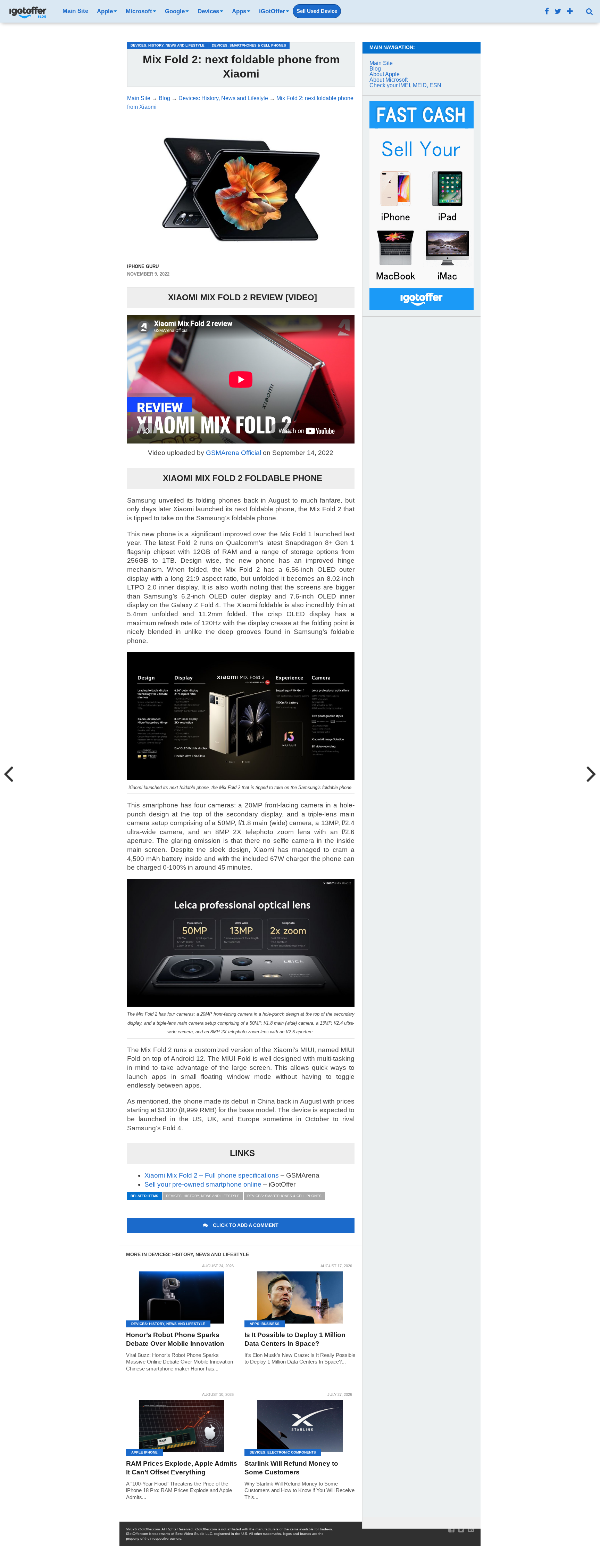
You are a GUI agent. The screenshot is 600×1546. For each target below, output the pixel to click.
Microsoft (139, 11)
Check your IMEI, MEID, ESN (405, 85)
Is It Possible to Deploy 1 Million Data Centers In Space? (294, 1339)
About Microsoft (388, 80)
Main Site (75, 11)
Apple (105, 11)
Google (175, 11)
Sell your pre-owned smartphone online (202, 1184)
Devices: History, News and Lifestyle (203, 1196)
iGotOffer (272, 11)
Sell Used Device (317, 11)
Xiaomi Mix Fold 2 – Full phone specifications (211, 1175)
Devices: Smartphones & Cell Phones (284, 1196)
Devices (208, 11)
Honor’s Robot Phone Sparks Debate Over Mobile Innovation (175, 1339)
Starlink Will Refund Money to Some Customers (291, 1468)
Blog (375, 69)
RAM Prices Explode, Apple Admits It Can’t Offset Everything (181, 1468)
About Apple (384, 74)
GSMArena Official (233, 452)
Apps (239, 11)
